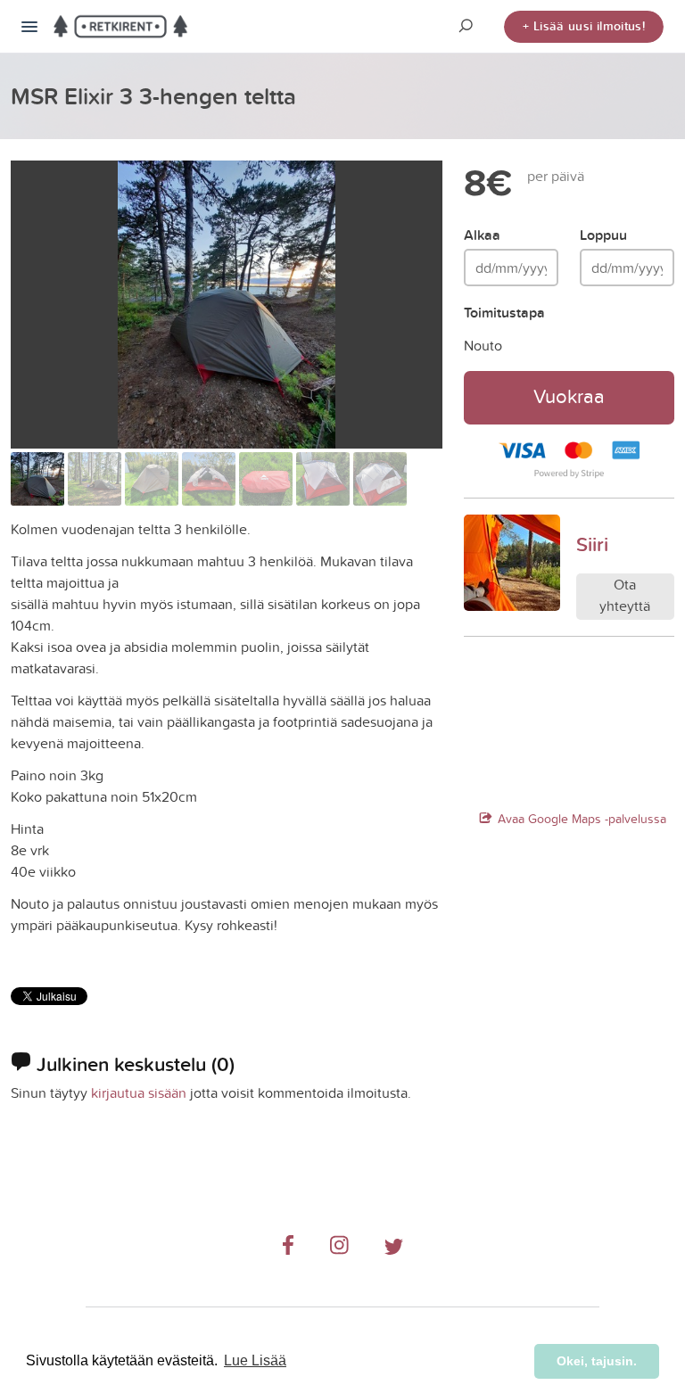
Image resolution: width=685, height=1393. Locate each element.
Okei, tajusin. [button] (597, 1361)
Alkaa (482, 235)
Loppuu (603, 235)
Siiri (592, 544)
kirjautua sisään (138, 1092)
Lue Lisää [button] (255, 1360)
